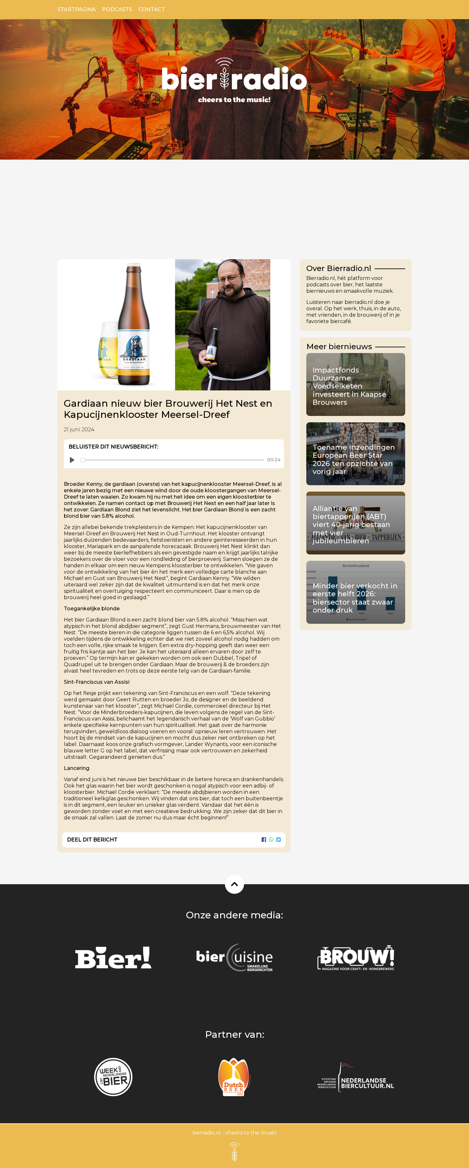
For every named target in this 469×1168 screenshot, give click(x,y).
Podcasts (117, 9)
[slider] (172, 460)
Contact (151, 9)
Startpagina (76, 9)
